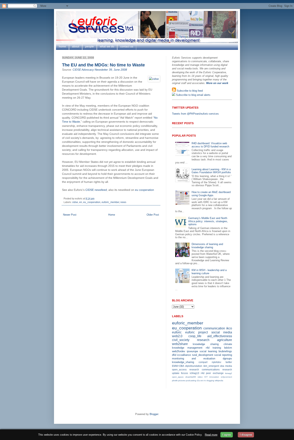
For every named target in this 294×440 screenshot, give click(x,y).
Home (111, 214)
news (123, 202)
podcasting (191, 380)
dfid (174, 354)
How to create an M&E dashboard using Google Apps (211, 194)
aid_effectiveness (219, 336)
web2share (180, 344)
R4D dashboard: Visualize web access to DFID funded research (210, 145)
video (200, 377)
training (217, 347)
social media (221, 332)
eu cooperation (144, 189)
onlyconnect (226, 377)
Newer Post (69, 214)
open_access (179, 369)
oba (222, 366)
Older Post (153, 214)
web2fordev (178, 351)
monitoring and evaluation (193, 358)
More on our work (217, 83)
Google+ (13, 1)
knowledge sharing (205, 344)
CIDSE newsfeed (96, 189)
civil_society (180, 340)
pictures (181, 380)
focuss (184, 373)
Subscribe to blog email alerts (192, 94)
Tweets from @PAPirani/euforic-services (195, 113)
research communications (204, 369)
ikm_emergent (211, 366)
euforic (177, 332)
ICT (206, 377)
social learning (208, 351)
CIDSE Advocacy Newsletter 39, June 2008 (100, 69)
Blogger (154, 414)
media (228, 366)
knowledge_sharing (183, 362)
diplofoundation (193, 366)
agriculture (224, 340)
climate (228, 344)
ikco (229, 328)
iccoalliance (184, 354)
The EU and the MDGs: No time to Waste (103, 64)
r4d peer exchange (212, 373)
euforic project (196, 332)
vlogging (210, 380)
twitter (229, 362)
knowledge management (187, 347)
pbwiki (175, 380)
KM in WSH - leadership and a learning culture (209, 272)
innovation (214, 377)
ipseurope (192, 351)
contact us (126, 46)
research (203, 340)
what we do (107, 46)
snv (202, 380)
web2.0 (177, 336)
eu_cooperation (91, 202)
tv (205, 380)
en (80, 202)
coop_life (194, 336)
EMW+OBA (178, 366)
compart (203, 362)
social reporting (223, 354)
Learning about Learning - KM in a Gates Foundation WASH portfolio (211, 171)
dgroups (227, 358)
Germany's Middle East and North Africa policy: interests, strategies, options (208, 221)
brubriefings (225, 351)
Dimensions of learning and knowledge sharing (207, 246)
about (75, 46)
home (62, 46)
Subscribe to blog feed (189, 90)
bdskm (228, 347)
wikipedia (219, 380)
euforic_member (110, 202)
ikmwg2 (228, 373)
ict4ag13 (194, 373)
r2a (198, 380)
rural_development (202, 354)
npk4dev (216, 362)
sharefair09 (190, 377)
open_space (178, 377)
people (89, 46)
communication (214, 328)
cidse (75, 202)
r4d (207, 347)
